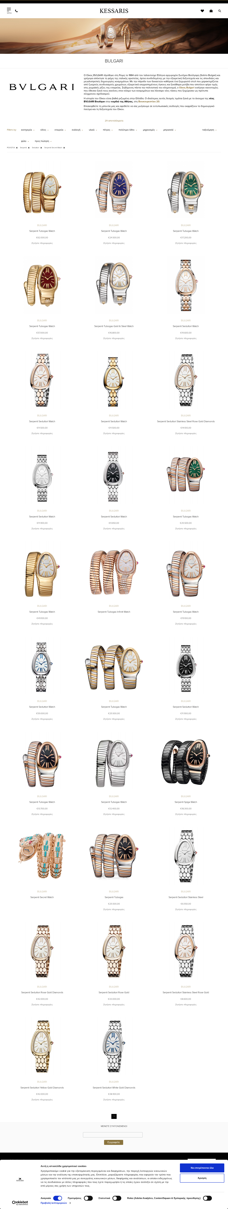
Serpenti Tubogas (114, 897)
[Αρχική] (114, 11)
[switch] (88, 1198)
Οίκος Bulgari (186, 87)
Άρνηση (202, 1178)
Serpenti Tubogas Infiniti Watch (114, 611)
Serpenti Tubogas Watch (42, 231)
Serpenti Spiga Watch (186, 802)
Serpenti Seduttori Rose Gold (114, 992)
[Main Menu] (9, 9)
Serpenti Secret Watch (42, 897)
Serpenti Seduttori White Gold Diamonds (114, 1087)
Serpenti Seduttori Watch (186, 326)
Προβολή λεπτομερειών (54, 1203)
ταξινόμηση (208, 129)
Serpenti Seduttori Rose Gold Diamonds (42, 992)
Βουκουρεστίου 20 (148, 101)
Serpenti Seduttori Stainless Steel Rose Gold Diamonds (186, 421)
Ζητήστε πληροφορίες (42, 243)
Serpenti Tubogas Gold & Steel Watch (114, 326)
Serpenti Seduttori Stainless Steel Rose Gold (186, 992)
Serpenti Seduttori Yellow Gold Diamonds (42, 1087)
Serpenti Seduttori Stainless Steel (186, 897)
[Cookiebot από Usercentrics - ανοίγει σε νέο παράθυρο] (20, 1203)
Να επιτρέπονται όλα (202, 1168)
